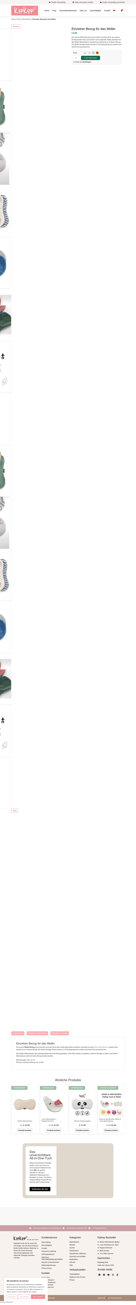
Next (14, 811)
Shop (54, 11)
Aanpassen (12, 1297)
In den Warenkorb (90, 58)
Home (46, 11)
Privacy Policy (47, 1268)
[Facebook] (99, 1275)
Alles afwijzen (24, 1297)
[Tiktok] (117, 1275)
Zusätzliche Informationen (37, 1033)
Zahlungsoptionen (48, 1254)
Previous (16, 26)
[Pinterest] (104, 1275)
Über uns (83, 11)
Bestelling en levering (59, 1033)
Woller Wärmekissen (100, 1047)
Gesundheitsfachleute (68, 11)
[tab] (17, 1033)
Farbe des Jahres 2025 (105, 1265)
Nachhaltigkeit (95, 11)
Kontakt (107, 11)
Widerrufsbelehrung (48, 1265)
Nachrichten (103, 1258)
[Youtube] (108, 1275)
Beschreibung (18, 1033)
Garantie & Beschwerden (50, 1262)
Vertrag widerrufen (6, 1302)
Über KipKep (46, 1242)
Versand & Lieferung (49, 1251)
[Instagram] (113, 1275)
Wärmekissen (26, 19)
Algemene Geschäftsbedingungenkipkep (52, 1258)
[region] (26, 1289)
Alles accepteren (38, 1297)
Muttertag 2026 (102, 1262)
